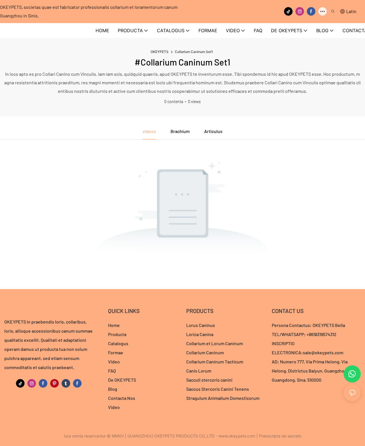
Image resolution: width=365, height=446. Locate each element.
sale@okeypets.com (323, 352)
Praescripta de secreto (280, 435)
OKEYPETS (160, 52)
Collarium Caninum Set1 (194, 52)
